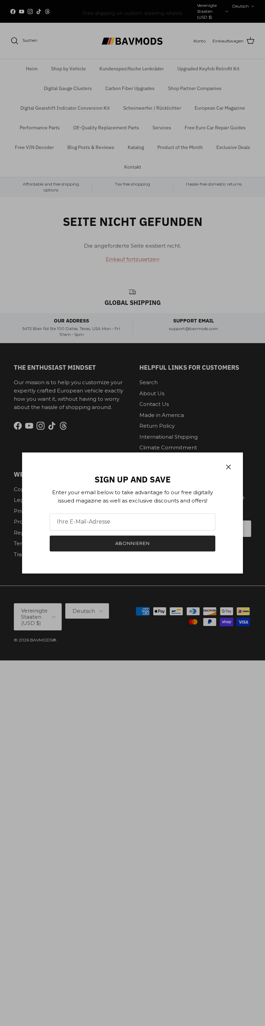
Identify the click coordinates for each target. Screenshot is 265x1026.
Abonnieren (132, 543)
